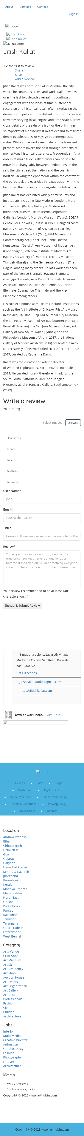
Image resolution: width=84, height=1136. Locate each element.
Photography (12, 1057)
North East (11, 897)
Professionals (12, 999)
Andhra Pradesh (15, 837)
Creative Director (15, 1040)
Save (18, 75)
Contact (42, 7)
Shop (40, 783)
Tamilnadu (10, 919)
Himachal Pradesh (16, 867)
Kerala (7, 884)
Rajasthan (10, 915)
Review (9, 546)
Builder (8, 1012)
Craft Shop (11, 956)
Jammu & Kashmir (16, 871)
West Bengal (12, 936)
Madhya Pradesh (15, 889)
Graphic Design (14, 1049)
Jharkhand (10, 876)
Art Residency (13, 969)
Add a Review (24, 79)
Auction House (13, 977)
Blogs (58, 783)
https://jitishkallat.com (36, 691)
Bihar (7, 841)
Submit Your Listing (55, 797)
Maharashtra (12, 893)
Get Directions (26, 673)
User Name (12, 491)
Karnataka (10, 880)
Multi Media (12, 1036)
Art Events (10, 982)
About (9, 7)
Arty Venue (11, 951)
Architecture (12, 1016)
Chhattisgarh (12, 846)
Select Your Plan (20, 797)
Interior (8, 1031)
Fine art (8, 1062)
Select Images (52, 422)
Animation (10, 1044)
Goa (6, 854)
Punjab (8, 910)
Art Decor (10, 995)
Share (18, 70)
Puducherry (11, 906)
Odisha (8, 902)
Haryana (9, 863)
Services (25, 7)
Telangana (10, 923)
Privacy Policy (57, 804)
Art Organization (15, 986)
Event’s (20, 783)
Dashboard (25, 790)
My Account (51, 790)
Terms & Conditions (24, 804)
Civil (6, 1008)
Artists (7, 964)
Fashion (8, 1003)
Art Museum (12, 960)
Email (8, 509)
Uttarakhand (12, 932)
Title (7, 528)
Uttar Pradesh (13, 928)
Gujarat (8, 859)
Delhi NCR (10, 850)
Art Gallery (11, 990)
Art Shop (9, 973)
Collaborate (27, 811)
